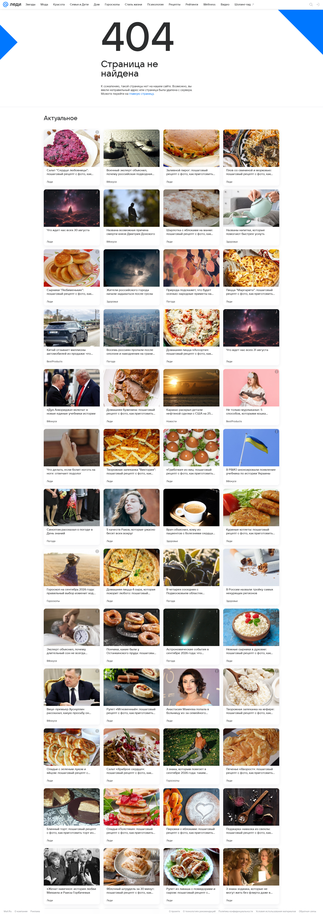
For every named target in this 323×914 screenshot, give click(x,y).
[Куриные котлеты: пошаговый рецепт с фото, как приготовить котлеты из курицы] (251, 517)
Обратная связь (307, 911)
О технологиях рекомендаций (199, 911)
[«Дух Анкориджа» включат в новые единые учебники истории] (72, 397)
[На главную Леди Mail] (14, 4)
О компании (21, 911)
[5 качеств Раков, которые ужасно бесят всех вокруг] (132, 517)
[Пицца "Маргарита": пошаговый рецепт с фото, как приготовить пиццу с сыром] (251, 277)
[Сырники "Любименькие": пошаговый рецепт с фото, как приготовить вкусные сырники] (72, 277)
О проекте (174, 911)
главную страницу (141, 93)
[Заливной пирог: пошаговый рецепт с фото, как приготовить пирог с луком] (191, 158)
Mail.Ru (8, 911)
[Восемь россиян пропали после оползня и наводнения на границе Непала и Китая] (132, 337)
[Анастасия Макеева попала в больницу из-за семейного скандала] (191, 696)
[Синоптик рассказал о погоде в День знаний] (72, 517)
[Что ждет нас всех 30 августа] (72, 217)
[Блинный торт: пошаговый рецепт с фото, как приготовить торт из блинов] (72, 816)
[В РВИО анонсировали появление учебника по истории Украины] (251, 457)
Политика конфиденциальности (236, 911)
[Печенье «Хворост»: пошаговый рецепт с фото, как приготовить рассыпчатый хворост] (251, 756)
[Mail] (5, 4)
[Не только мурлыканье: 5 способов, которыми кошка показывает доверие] (251, 397)
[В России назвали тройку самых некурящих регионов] (251, 577)
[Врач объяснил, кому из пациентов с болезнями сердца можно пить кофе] (191, 517)
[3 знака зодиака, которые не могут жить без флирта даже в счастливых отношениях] (251, 876)
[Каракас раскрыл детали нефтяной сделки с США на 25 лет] (191, 397)
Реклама (35, 911)
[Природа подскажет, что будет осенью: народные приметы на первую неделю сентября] (191, 277)
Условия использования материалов (276, 911)
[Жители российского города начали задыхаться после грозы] (132, 277)
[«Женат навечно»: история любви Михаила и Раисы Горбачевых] (72, 876)
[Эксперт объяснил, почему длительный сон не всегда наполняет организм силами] (72, 637)
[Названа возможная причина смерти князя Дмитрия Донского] (132, 217)
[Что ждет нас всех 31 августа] (251, 337)
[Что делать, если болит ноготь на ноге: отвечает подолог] (72, 457)
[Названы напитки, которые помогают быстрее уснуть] (251, 217)
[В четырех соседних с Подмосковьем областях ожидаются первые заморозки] (191, 577)
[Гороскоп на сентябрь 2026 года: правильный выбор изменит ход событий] (72, 577)
